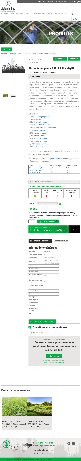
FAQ (44, 2)
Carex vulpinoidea (40, 122)
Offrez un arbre (39, 14)
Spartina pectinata (40, 146)
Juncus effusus (39, 133)
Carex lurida (38, 119)
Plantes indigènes (16, 14)
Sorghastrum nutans (42, 144)
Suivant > (74, 58)
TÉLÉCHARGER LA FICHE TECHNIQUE (41, 182)
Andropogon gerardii (42, 116)
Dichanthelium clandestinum (44, 127)
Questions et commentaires (42, 321)
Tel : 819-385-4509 (41, 453)
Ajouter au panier (46, 221)
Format (31, 204)
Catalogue (28, 14)
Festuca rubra (39, 130)
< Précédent (60, 58)
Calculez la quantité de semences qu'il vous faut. (49, 230)
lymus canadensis (35, 170)
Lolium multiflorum (34, 172)
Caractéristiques (61, 240)
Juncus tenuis (39, 136)
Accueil (39, 2)
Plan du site (72, 2)
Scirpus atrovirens (41, 138)
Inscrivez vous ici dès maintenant (54, 363)
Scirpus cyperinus (40, 141)
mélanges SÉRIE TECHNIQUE (20, 54)
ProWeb (48, 459)
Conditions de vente (61, 2)
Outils (49, 14)
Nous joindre (58, 14)
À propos (4, 14)
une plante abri (53, 158)
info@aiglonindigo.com (43, 450)
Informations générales (40, 240)
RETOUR (6, 49)
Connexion (50, 2)
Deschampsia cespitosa (43, 125)
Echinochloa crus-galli (36, 168)
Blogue (67, 14)
